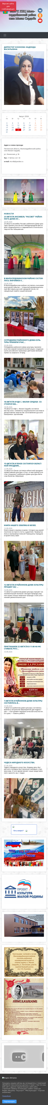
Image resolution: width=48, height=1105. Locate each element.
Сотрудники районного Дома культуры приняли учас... (22, 341)
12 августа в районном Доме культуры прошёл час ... (23, 586)
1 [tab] (10, 202)
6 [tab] (27, 202)
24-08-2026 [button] (8, 222)
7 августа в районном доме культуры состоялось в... (23, 702)
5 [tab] (24, 202)
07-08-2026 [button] (8, 765)
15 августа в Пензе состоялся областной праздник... (23, 464)
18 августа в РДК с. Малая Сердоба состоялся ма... (23, 403)
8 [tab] (34, 202)
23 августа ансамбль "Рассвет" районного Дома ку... (23, 217)
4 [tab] (21, 202)
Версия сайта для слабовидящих (8, 6)
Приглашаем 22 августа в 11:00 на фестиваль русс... (22, 647)
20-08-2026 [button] (8, 345)
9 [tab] (37, 202)
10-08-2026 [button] (8, 651)
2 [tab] (14, 202)
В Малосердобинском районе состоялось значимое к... (23, 279)
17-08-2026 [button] (8, 469)
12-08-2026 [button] (8, 528)
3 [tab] (17, 202)
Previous (6, 192)
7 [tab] (31, 202)
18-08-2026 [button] (8, 407)
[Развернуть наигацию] (5, 35)
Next (42, 192)
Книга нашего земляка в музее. (20, 525)
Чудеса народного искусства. (19, 762)
